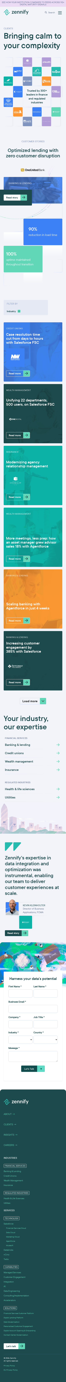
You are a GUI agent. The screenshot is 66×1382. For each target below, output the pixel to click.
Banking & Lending (12, 1171)
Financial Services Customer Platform (19, 1313)
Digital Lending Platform (13, 1318)
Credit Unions (10, 1176)
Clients (10, 1124)
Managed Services (12, 1272)
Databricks (8, 1250)
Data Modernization (11, 1322)
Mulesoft (9, 1245)
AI (5, 1286)
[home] (16, 12)
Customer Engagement (14, 1277)
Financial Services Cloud (16, 1228)
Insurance (8, 1185)
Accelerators (10, 1300)
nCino (6, 1254)
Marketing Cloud (12, 1237)
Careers (10, 1145)
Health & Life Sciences (14, 1198)
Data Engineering (12, 1291)
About (9, 1114)
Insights (11, 1134)
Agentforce (10, 1241)
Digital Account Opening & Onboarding (19, 1331)
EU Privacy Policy (11, 1370)
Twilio (6, 1259)
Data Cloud (10, 1232)
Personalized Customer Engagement (18, 1326)
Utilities (7, 1203)
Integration (9, 1282)
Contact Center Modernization (16, 1335)
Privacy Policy (9, 1366)
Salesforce (9, 1224)
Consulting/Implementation (16, 1296)
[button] (50, 12)
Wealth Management (13, 1180)
